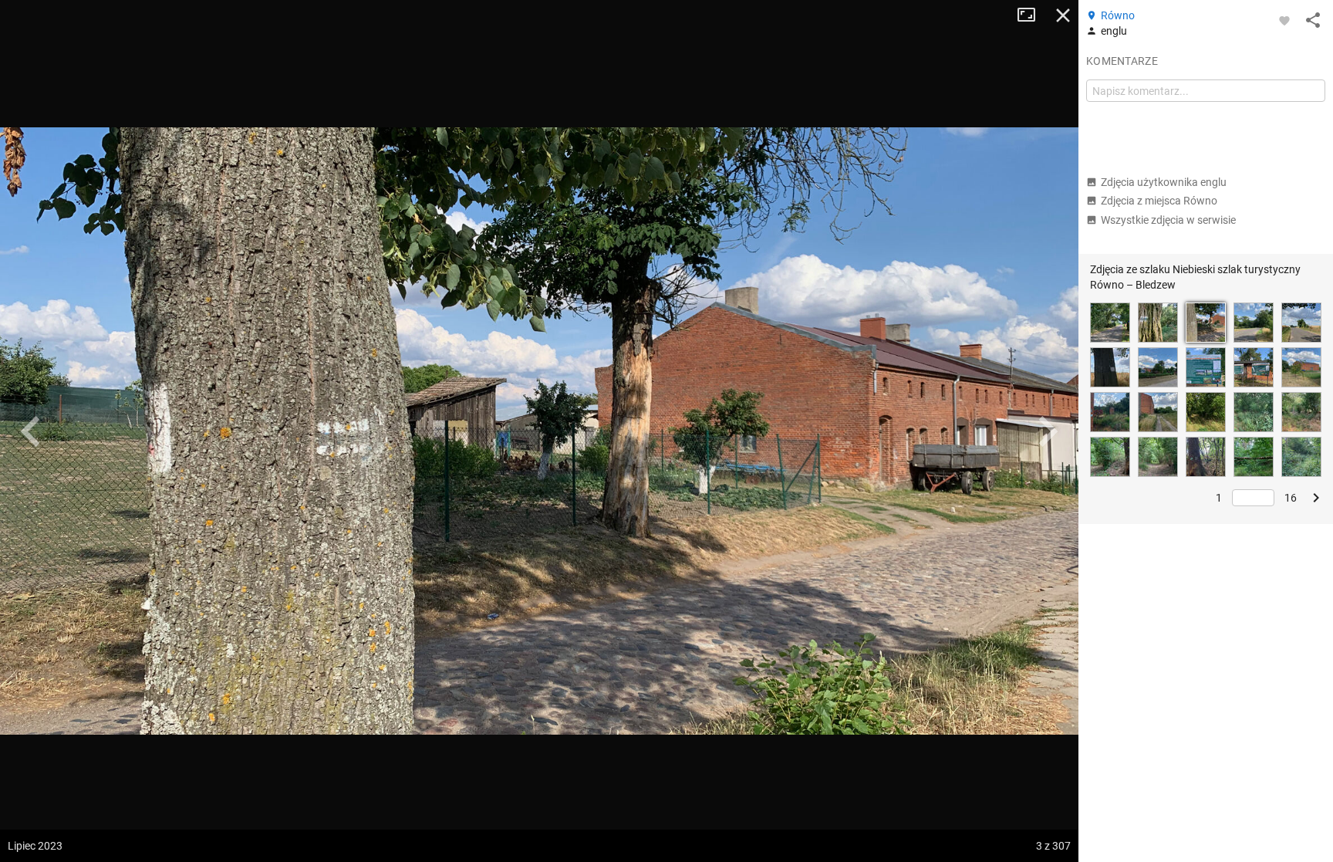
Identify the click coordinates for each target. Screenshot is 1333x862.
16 (1290, 498)
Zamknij (1063, 15)
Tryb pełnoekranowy (1032, 15)
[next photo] (1047, 431)
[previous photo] (31, 431)
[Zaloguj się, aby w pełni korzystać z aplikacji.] (1284, 20)
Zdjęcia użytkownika (1164, 182)
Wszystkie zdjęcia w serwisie (1168, 220)
